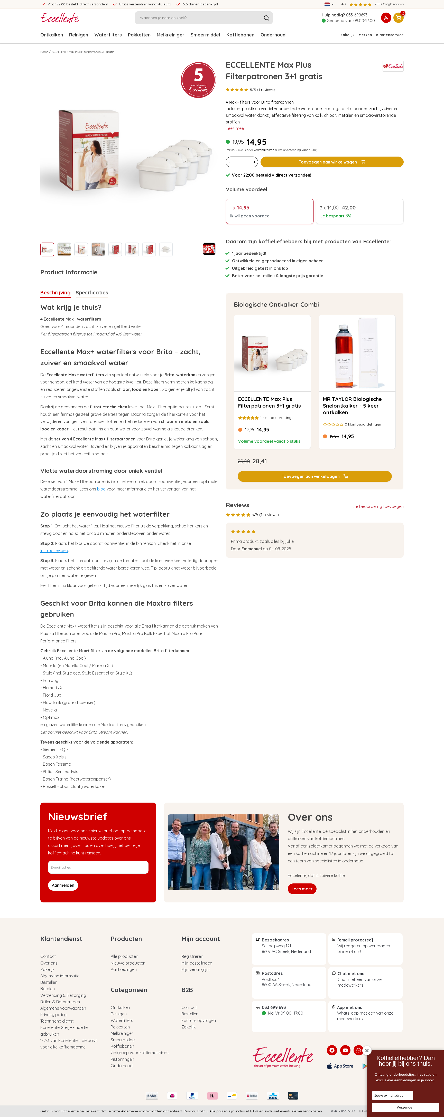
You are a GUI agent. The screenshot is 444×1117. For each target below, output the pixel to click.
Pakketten (139, 35)
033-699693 (356, 14)
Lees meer (235, 128)
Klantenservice (390, 35)
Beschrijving (55, 292)
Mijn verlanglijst (195, 969)
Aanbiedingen (124, 969)
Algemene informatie (59, 975)
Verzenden (405, 1107)
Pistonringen (122, 1059)
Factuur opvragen (198, 1020)
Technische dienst (57, 1021)
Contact (48, 956)
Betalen (47, 988)
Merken (365, 35)
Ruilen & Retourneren (60, 1001)
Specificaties (92, 292)
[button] (315, 476)
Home (44, 52)
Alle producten (124, 956)
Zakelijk (347, 35)
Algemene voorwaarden (63, 1008)
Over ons (49, 963)
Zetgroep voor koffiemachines (140, 1052)
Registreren (192, 956)
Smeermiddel (205, 35)
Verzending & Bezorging (63, 995)
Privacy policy (53, 1014)
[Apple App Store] (340, 1066)
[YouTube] (345, 1050)
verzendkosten (264, 150)
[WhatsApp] (359, 1050)
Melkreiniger (170, 35)
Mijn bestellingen (196, 963)
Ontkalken (51, 35)
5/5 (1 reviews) (262, 89)
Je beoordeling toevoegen (378, 506)
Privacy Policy (196, 1111)
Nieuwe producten (128, 963)
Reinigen (78, 35)
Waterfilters (108, 35)
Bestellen (48, 982)
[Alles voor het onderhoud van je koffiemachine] (285, 1057)
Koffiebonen (240, 35)
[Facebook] (332, 1050)
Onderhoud (273, 35)
